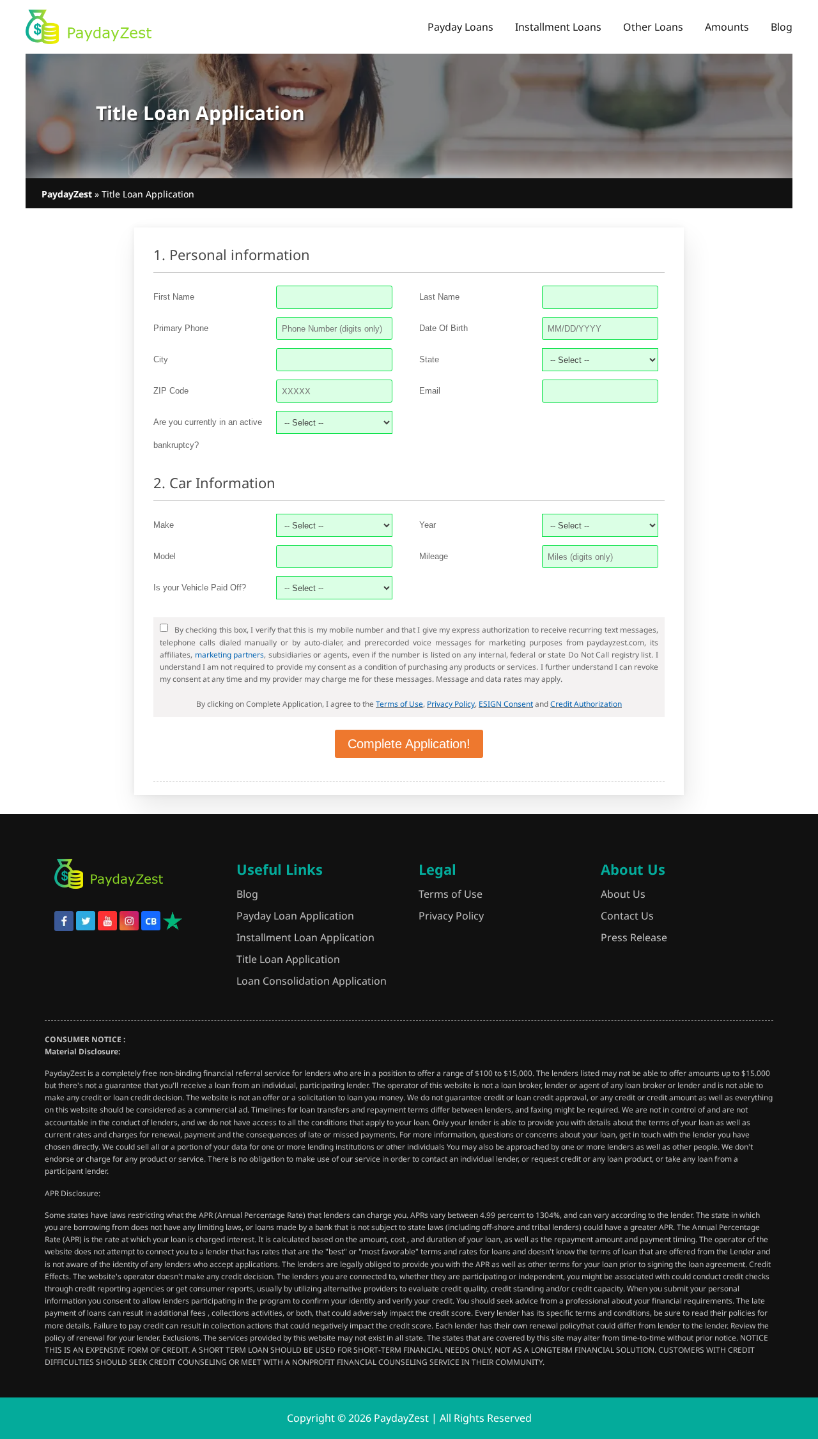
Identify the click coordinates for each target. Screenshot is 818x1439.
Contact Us (627, 916)
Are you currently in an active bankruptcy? (207, 433)
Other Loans (653, 27)
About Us (623, 894)
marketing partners (230, 654)
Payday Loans (460, 27)
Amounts (727, 27)
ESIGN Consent (506, 703)
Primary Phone (180, 328)
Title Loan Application (288, 959)
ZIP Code (171, 391)
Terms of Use (399, 703)
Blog (781, 27)
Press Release (634, 937)
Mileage (433, 556)
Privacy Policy (451, 703)
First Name (173, 297)
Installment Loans (558, 27)
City (160, 359)
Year (427, 525)
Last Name (439, 297)
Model (164, 556)
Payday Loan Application (295, 916)
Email (429, 391)
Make (163, 525)
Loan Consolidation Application (311, 981)
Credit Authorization (586, 703)
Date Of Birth (443, 328)
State (429, 359)
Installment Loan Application (305, 937)
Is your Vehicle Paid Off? (199, 587)
